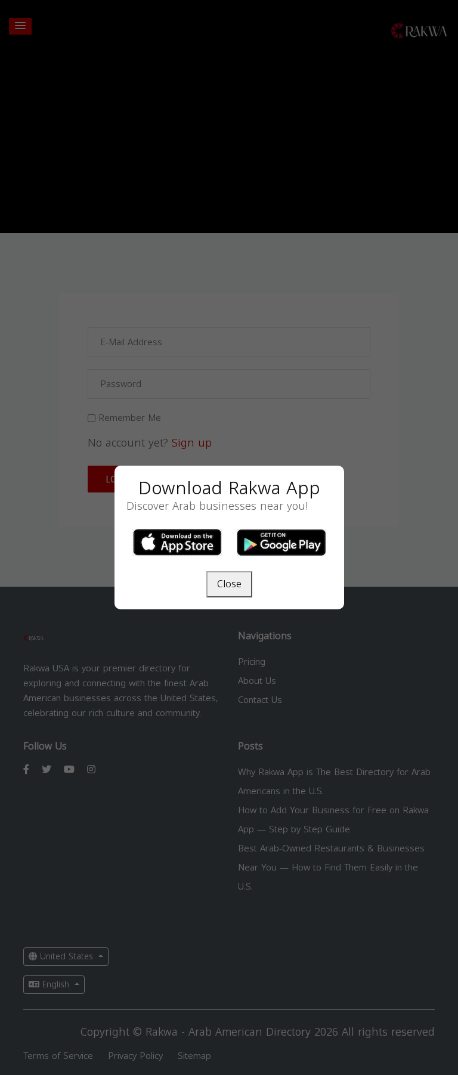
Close (229, 584)
